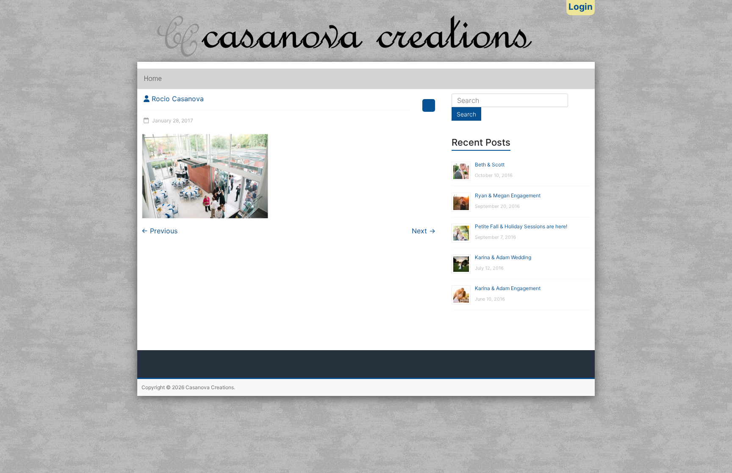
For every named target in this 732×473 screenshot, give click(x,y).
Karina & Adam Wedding (503, 257)
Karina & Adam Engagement (508, 288)
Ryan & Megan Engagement (508, 195)
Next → (423, 231)
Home (153, 79)
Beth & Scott (490, 164)
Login (580, 6)
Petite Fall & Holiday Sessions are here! (521, 226)
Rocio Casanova (178, 98)
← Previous (159, 231)
